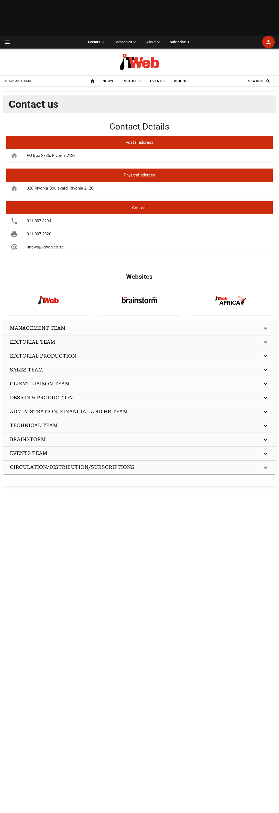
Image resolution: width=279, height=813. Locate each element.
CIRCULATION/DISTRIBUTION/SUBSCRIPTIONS (72, 467)
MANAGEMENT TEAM (38, 328)
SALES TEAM (26, 370)
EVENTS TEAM (28, 453)
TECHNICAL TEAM (34, 425)
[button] (7, 42)
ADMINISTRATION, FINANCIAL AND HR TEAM (69, 411)
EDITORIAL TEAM (32, 342)
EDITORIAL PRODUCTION (43, 356)
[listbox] (139, 149)
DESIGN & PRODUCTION (41, 397)
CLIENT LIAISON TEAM (40, 383)
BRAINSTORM (28, 439)
